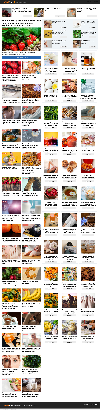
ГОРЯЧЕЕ (96, 2)
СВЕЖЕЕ (89, 2)
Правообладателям (12, 409)
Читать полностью (21, 58)
